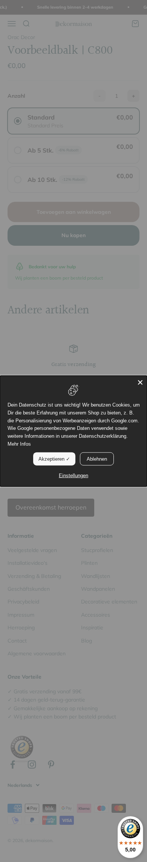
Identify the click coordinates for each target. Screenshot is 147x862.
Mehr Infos (19, 444)
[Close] (140, 382)
